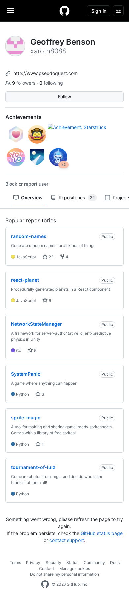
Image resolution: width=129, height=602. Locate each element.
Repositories (77, 197)
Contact (46, 568)
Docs (115, 562)
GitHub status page (102, 533)
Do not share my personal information (64, 574)
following (51, 83)
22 (50, 256)
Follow (64, 96)
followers (24, 83)
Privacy (33, 562)
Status (72, 562)
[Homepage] (64, 10)
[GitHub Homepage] (45, 584)
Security (53, 562)
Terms (15, 562)
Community (94, 562)
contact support (66, 540)
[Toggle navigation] (10, 10)
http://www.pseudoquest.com (45, 73)
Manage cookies (74, 568)
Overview (32, 197)
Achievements (23, 117)
